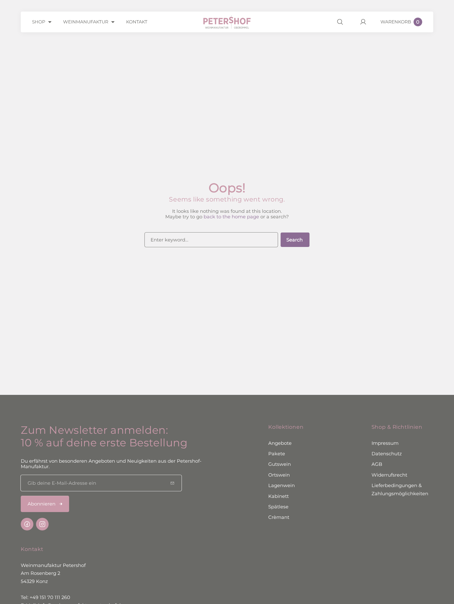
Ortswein (279, 475)
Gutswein (279, 464)
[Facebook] (27, 524)
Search (294, 239)
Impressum (385, 443)
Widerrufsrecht (389, 475)
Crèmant (278, 517)
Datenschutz (387, 453)
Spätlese (278, 506)
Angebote (280, 443)
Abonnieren (41, 504)
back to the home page (231, 216)
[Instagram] (42, 524)
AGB (377, 464)
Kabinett (278, 496)
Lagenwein (281, 485)
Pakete (276, 453)
